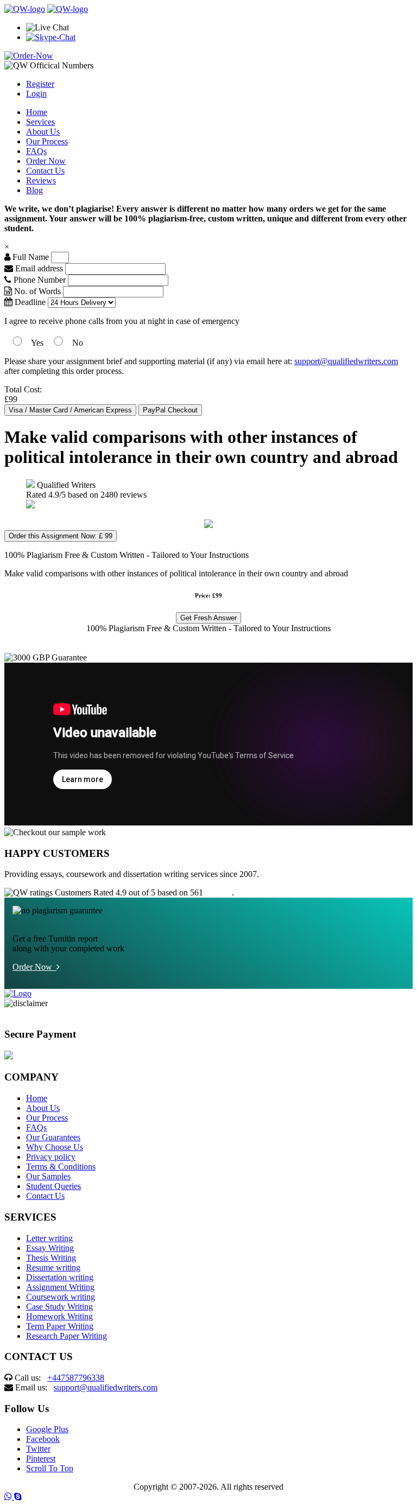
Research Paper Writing (66, 1335)
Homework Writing (59, 1316)
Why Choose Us (54, 1147)
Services (40, 121)
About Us (43, 131)
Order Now (46, 161)
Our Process (47, 141)
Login (36, 93)
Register (40, 83)
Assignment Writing (60, 1287)
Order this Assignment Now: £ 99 (60, 536)
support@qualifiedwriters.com (346, 361)
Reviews (41, 180)
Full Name (29, 257)
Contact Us (45, 170)
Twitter (38, 1448)
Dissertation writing (59, 1277)
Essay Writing (50, 1248)
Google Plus (47, 1429)
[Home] (24, 9)
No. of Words (37, 291)
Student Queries (53, 1186)
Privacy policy (50, 1156)
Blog (34, 190)
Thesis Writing (51, 1257)
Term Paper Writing (59, 1326)
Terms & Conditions (61, 1166)
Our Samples (48, 1176)
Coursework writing (60, 1296)
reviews (218, 892)
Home (36, 112)
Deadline (29, 302)
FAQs (36, 151)
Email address (38, 268)
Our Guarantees (53, 1137)
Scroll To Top (49, 1468)
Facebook (43, 1439)
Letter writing (49, 1238)
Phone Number (39, 279)
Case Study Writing (59, 1306)
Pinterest (40, 1458)
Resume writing (53, 1267)
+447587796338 (75, 1377)
